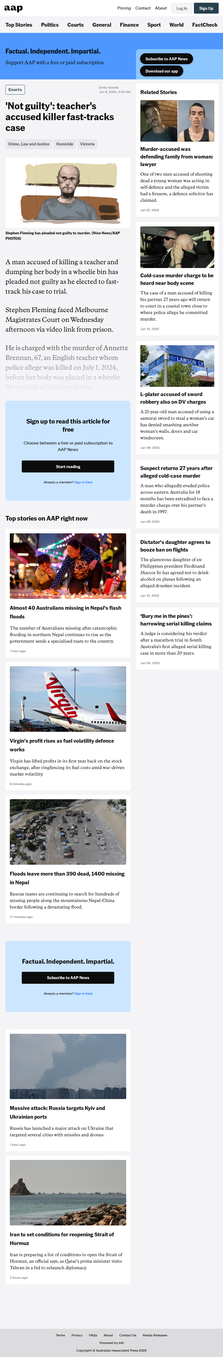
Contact (143, 8)
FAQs (93, 1335)
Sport (154, 24)
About (161, 8)
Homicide (64, 144)
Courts (75, 24)
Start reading (68, 466)
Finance (129, 24)
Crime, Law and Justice (28, 144)
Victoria (87, 144)
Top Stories (18, 24)
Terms (60, 1335)
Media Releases (155, 1335)
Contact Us (127, 1335)
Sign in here (83, 482)
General (101, 24)
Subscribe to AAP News (166, 58)
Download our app (161, 71)
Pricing (124, 8)
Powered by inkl (112, 1343)
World (176, 24)
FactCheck (205, 24)
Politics (50, 24)
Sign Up (206, 8)
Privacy (77, 1335)
